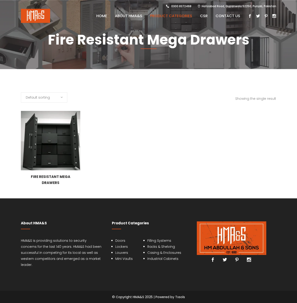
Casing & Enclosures (164, 252)
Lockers (121, 246)
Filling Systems (159, 240)
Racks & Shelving (161, 246)
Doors (120, 240)
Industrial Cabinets (162, 258)
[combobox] (44, 97)
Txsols (180, 297)
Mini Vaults (124, 258)
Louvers (121, 252)
